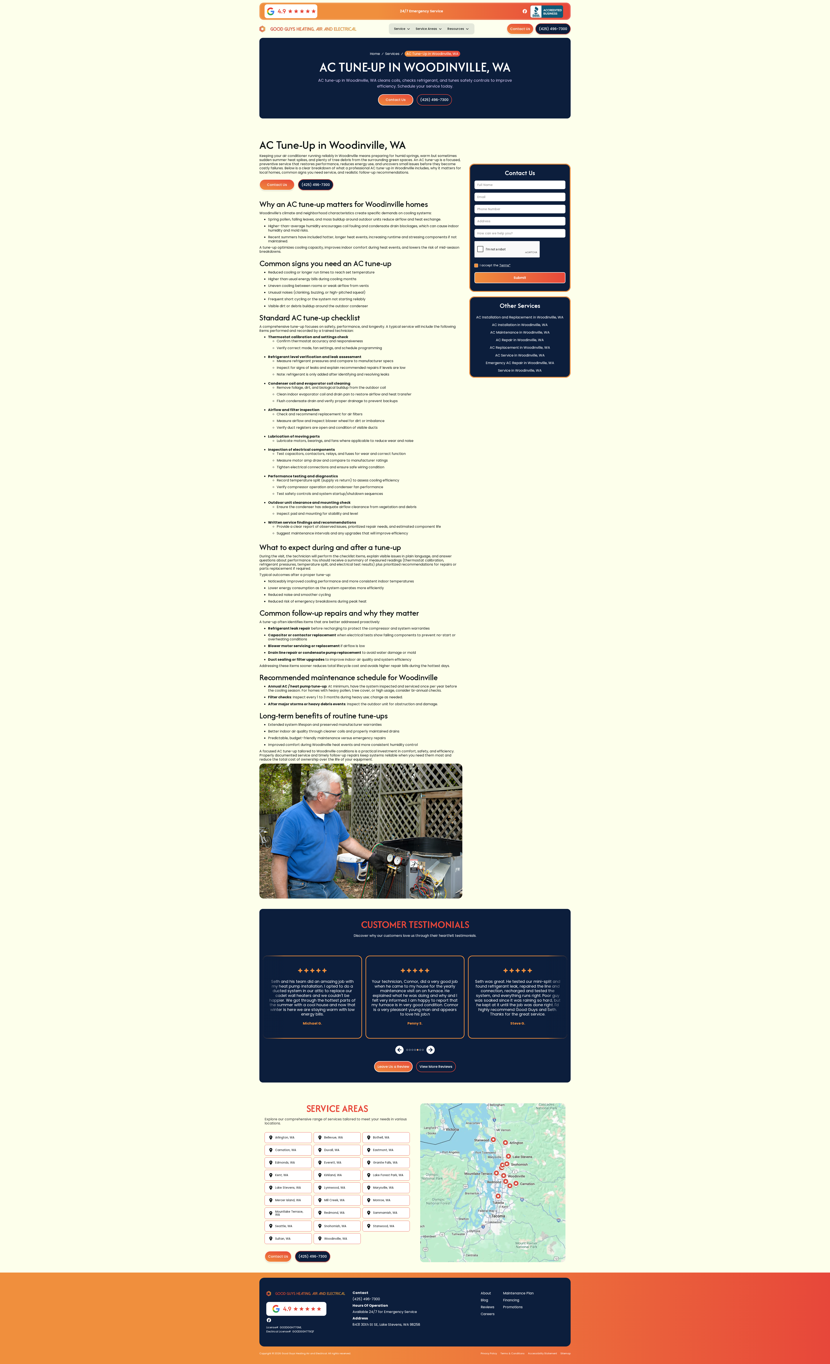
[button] (402, 29)
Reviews (487, 1307)
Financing (511, 1300)
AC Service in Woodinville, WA (520, 355)
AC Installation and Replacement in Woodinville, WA (519, 317)
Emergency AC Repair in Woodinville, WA (520, 362)
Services (392, 54)
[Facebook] (524, 11)
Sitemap (565, 1353)
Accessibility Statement (542, 1353)
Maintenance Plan (518, 1293)
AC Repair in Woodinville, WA (520, 339)
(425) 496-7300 (366, 1299)
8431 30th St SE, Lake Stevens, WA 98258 (386, 1324)
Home (375, 54)
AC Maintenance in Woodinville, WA (520, 332)
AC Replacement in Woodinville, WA (520, 347)
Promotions (513, 1307)
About (486, 1293)
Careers (488, 1313)
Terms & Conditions (512, 1353)
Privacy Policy (489, 1353)
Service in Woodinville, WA (520, 370)
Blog (484, 1300)
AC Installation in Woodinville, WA (520, 324)
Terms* (505, 265)
